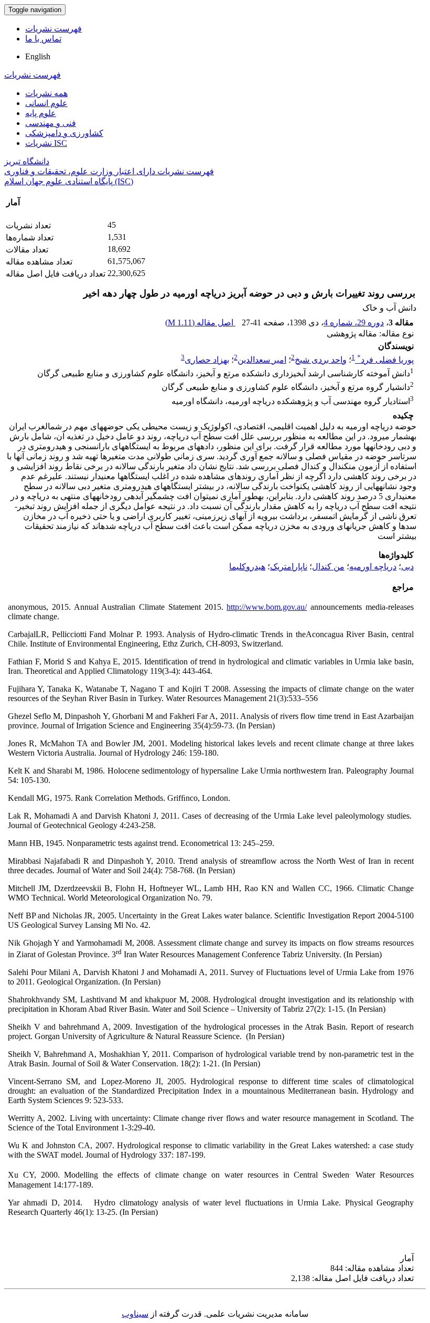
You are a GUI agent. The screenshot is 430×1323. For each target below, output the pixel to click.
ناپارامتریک (288, 566)
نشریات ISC (46, 143)
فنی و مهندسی (50, 123)
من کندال (328, 566)
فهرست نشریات (53, 28)
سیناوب (135, 1313)
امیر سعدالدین (262, 359)
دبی (407, 566)
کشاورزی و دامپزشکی (64, 133)
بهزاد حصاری (207, 359)
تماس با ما (43, 38)
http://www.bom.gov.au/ (267, 606)
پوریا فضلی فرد (385, 359)
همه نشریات (46, 93)
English (37, 56)
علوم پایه (40, 113)
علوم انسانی (46, 103)
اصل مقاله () (200, 322)
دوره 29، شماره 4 (354, 322)
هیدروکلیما (247, 566)
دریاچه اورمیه (372, 566)
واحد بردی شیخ (321, 359)
